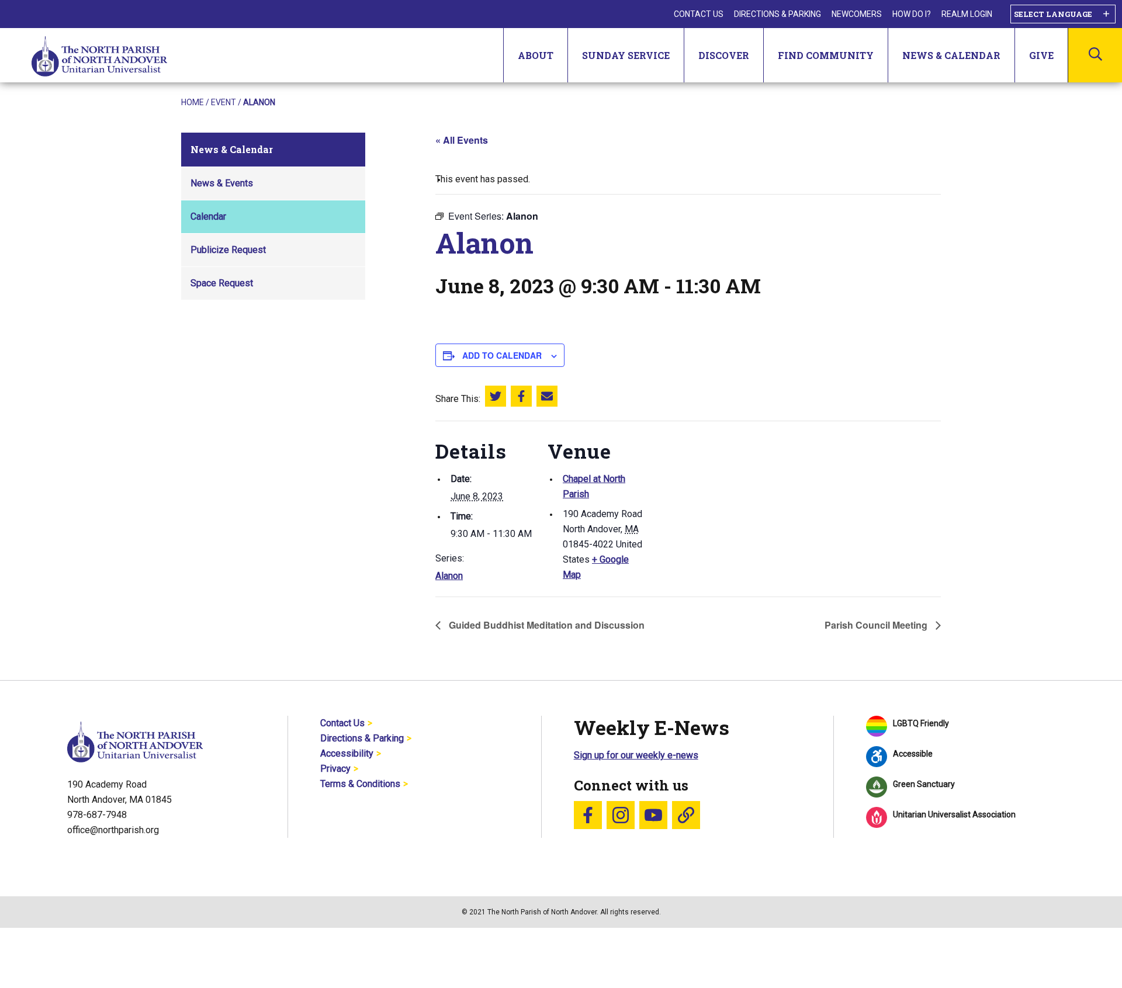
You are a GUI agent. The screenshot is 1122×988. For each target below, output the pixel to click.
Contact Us (698, 14)
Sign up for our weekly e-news (636, 755)
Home (192, 102)
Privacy (335, 768)
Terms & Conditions (360, 783)
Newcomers (857, 14)
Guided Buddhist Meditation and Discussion (545, 625)
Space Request (222, 283)
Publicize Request (228, 249)
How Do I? (911, 14)
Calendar (208, 216)
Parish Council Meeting (877, 625)
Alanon (449, 575)
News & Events (222, 183)
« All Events (461, 140)
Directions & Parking (777, 14)
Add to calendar (502, 355)
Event (223, 102)
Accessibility (346, 753)
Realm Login (966, 14)
